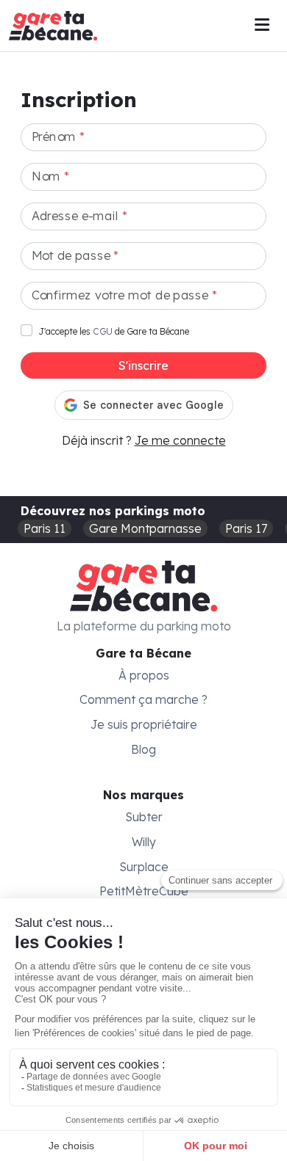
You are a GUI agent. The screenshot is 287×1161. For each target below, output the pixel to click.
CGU (103, 331)
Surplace (144, 866)
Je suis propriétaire (144, 724)
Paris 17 (246, 528)
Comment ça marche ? (143, 699)
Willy (144, 841)
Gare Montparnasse (145, 528)
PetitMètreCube (143, 891)
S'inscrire (143, 365)
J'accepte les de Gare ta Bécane (113, 331)
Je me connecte (180, 440)
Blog (143, 749)
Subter (144, 816)
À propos (143, 675)
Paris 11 (44, 528)
